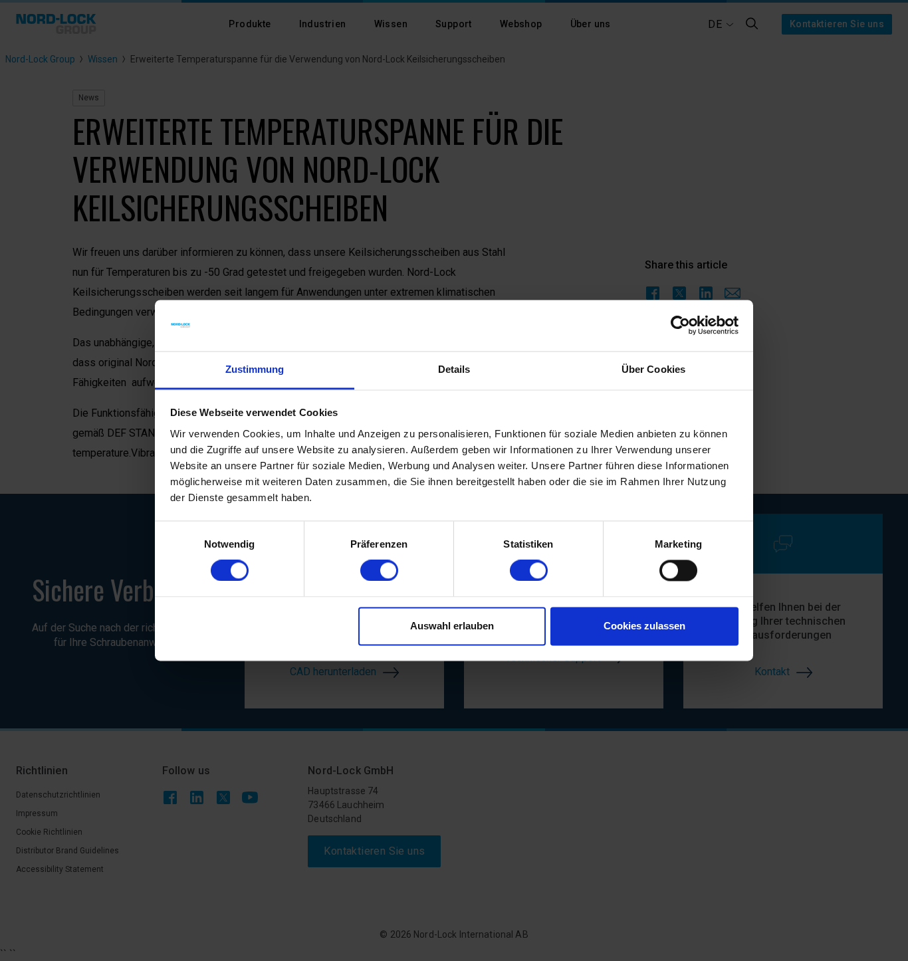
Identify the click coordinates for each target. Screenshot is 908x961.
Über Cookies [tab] (653, 369)
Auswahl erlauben (452, 625)
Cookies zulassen (644, 625)
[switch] (379, 571)
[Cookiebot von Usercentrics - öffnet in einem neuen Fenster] (680, 326)
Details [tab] (454, 369)
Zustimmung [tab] (254, 369)
